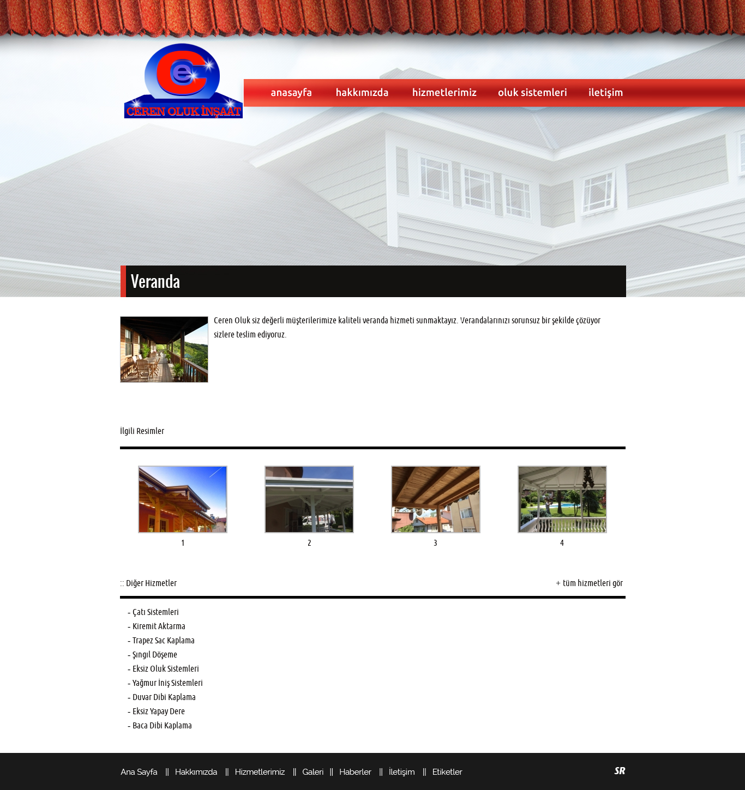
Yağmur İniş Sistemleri (168, 683)
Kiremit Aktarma (159, 626)
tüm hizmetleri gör (593, 583)
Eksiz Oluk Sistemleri (166, 668)
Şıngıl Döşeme (155, 654)
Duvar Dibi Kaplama (164, 697)
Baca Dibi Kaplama (162, 725)
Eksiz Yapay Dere (159, 711)
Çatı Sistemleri (156, 612)
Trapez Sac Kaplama (164, 640)
